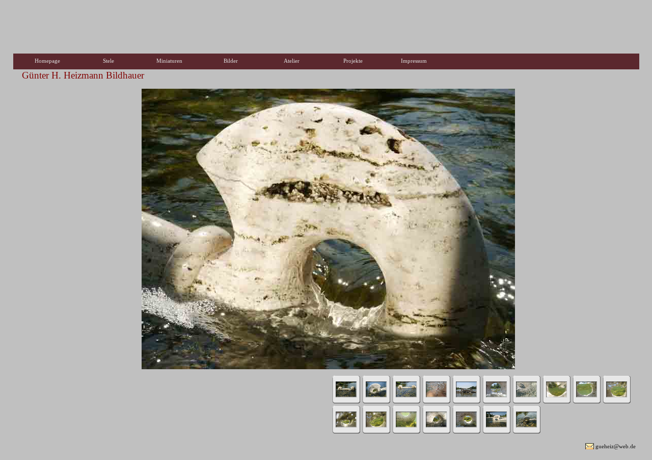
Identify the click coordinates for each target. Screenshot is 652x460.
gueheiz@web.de (615, 446)
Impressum (414, 61)
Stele (108, 61)
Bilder (231, 61)
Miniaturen (169, 61)
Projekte (353, 61)
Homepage (47, 61)
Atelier (292, 61)
